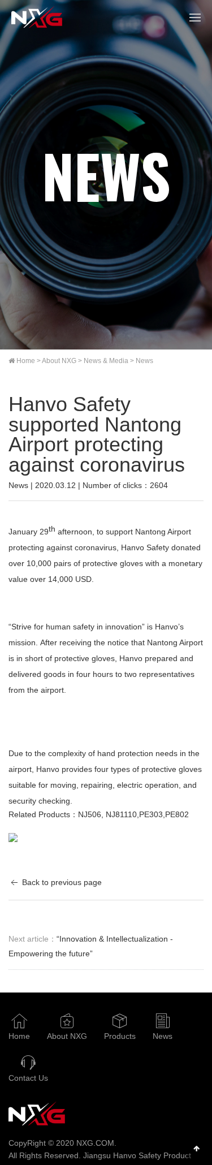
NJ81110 (121, 814)
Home (25, 361)
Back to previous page (61, 882)
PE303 (151, 814)
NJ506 (89, 814)
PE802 (177, 814)
